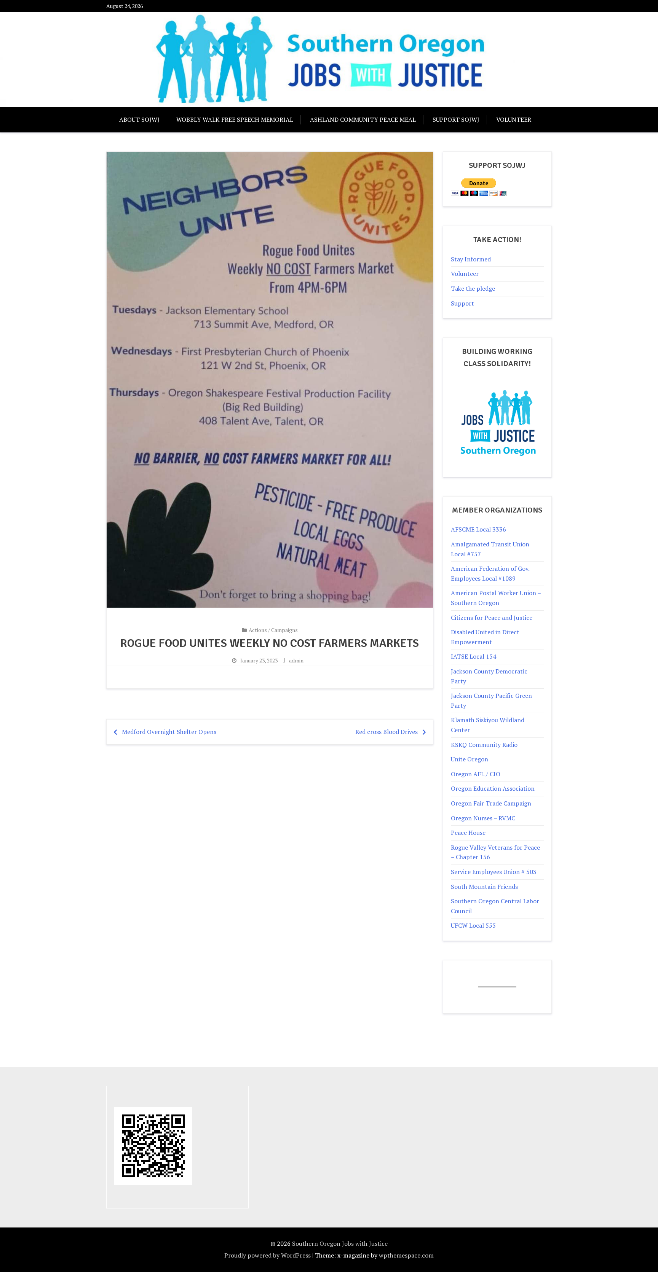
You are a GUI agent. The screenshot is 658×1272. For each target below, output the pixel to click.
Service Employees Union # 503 (494, 872)
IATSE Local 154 (473, 656)
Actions (258, 630)
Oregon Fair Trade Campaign (491, 803)
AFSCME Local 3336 (478, 529)
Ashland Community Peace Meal (363, 119)
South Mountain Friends (484, 886)
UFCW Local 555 (473, 925)
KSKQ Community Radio (484, 744)
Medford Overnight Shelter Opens (169, 732)
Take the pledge (473, 288)
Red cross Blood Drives (386, 732)
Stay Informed (471, 259)
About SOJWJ (139, 119)
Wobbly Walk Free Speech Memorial (234, 119)
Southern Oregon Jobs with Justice (340, 1243)
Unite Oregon (469, 759)
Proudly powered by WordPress (267, 1255)
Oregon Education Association (493, 788)
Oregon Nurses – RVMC (483, 818)
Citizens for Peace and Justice (491, 617)
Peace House (468, 832)
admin (296, 660)
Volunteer (513, 119)
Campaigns (284, 630)
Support (462, 303)
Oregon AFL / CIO (475, 774)
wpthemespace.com (406, 1255)
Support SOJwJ (456, 119)
